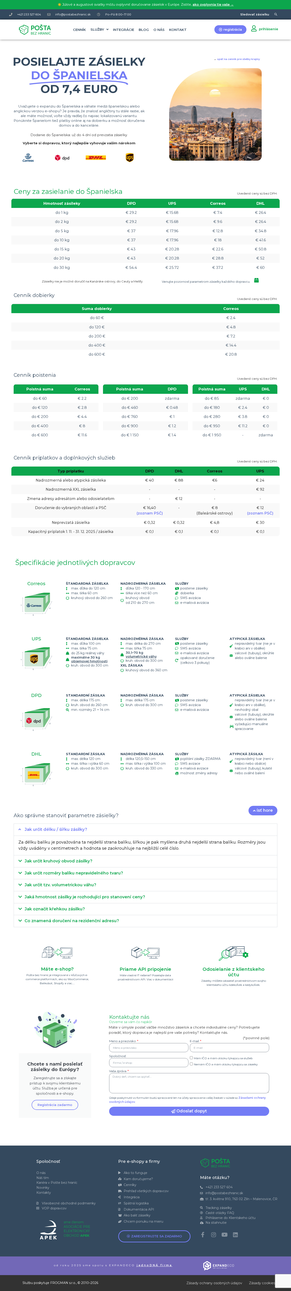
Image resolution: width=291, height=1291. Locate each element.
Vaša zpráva (118, 1071)
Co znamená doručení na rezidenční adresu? (72, 920)
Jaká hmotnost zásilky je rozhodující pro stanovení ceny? (85, 896)
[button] (145, 830)
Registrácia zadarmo (55, 1105)
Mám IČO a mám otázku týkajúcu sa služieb (223, 1058)
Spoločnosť (117, 1056)
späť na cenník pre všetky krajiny (238, 59)
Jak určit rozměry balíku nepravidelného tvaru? (74, 873)
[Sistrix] (276, 14)
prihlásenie (268, 29)
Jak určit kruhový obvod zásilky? (58, 861)
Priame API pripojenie (145, 969)
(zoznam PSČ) (150, 513)
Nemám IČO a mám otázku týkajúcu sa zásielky (226, 1064)
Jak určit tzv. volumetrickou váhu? (60, 884)
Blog (144, 29)
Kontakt (178, 29)
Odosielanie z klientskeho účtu (233, 971)
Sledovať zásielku (254, 14)
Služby (97, 29)
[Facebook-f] (203, 1234)
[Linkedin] (235, 1234)
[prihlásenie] (254, 28)
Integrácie (123, 29)
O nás (159, 29)
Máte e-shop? (57, 969)
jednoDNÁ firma (154, 1265)
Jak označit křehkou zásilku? (55, 908)
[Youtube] (224, 1234)
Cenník (79, 29)
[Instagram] (213, 1234)
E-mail (195, 1041)
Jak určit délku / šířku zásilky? (56, 829)
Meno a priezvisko (123, 1041)
